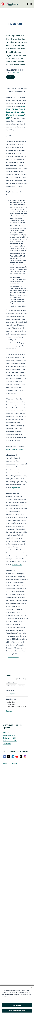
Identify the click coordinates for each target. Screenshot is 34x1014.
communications (11, 682)
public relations (11, 685)
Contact (9, 711)
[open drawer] (31, 4)
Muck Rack (15, 72)
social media (10, 678)
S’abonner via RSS (9, 738)
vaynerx (12, 694)
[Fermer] (32, 988)
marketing (21, 685)
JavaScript (7, 744)
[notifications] (27, 4)
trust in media (21, 678)
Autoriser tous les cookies (17, 1010)
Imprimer (6, 732)
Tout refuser (17, 1005)
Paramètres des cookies (17, 1000)
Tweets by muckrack (10, 763)
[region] (17, 999)
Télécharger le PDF (9, 735)
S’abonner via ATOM (10, 741)
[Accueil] (9, 4)
